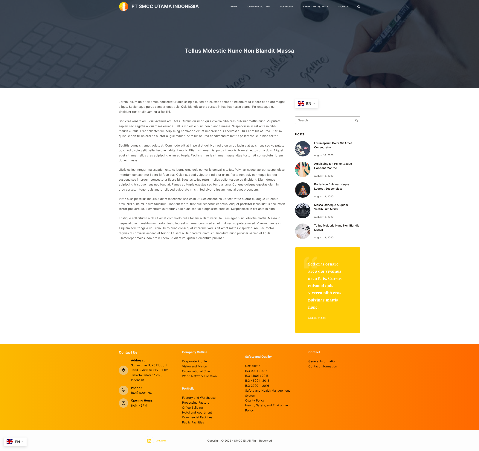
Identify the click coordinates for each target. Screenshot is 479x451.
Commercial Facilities (197, 417)
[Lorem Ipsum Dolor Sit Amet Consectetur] (302, 148)
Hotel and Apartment (197, 412)
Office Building (192, 407)
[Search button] (356, 120)
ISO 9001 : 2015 (256, 371)
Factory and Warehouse (199, 397)
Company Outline (259, 6)
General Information (322, 361)
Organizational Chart (197, 371)
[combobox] (324, 120)
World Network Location (199, 376)
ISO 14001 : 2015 (257, 376)
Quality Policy (255, 400)
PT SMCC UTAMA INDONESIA (165, 6)
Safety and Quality (315, 6)
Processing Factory (195, 402)
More (341, 6)
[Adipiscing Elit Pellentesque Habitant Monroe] (302, 169)
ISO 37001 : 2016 (257, 385)
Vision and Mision (194, 366)
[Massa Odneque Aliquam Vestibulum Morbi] (302, 210)
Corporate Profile (194, 361)
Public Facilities (193, 422)
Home (234, 6)
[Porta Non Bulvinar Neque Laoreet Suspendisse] (302, 190)
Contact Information (322, 366)
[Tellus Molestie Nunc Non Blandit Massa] (302, 231)
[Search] (358, 6)
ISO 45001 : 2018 (257, 380)
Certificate (252, 366)
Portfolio (286, 6)
